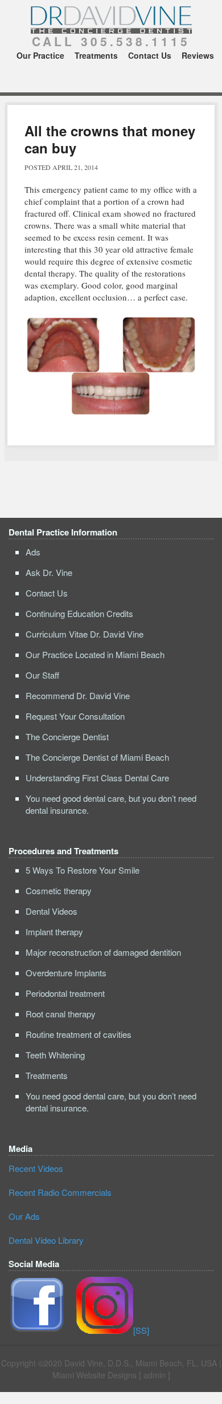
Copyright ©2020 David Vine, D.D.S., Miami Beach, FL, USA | (111, 1363)
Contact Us (149, 55)
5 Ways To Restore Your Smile (82, 870)
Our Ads (24, 1216)
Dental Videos (51, 911)
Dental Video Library (46, 1240)
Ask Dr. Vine (49, 572)
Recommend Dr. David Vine (78, 695)
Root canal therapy (61, 1014)
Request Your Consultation (75, 716)
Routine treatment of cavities (78, 1034)
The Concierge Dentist (67, 736)
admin (154, 1375)
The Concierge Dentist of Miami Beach (97, 757)
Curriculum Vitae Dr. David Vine (84, 634)
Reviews (198, 55)
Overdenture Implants (66, 973)
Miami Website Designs (94, 1375)
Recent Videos (36, 1168)
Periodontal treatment (65, 993)
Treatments (96, 55)
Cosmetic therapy (59, 890)
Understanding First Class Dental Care (97, 778)
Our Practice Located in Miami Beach (95, 654)
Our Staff (42, 675)
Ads (33, 552)
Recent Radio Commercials (60, 1192)
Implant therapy (54, 932)
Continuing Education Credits (79, 613)
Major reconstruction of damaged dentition (103, 952)
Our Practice (40, 55)
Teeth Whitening (55, 1055)
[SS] (141, 1330)
